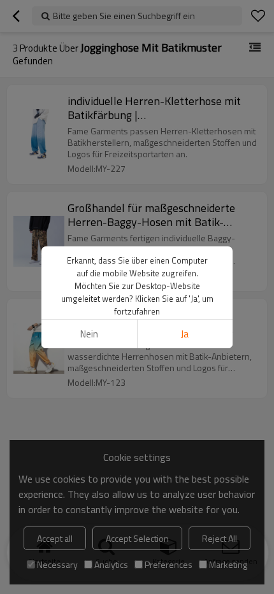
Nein (89, 334)
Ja (185, 334)
